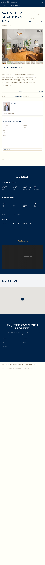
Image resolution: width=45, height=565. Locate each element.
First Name (5, 125)
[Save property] (42, 22)
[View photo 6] (28, 62)
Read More (4, 87)
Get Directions (39, 280)
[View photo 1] (4, 62)
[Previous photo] (4, 45)
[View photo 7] (33, 62)
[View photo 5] (23, 62)
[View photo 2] (9, 62)
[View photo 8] (38, 62)
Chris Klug (13, 103)
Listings (6, 5)
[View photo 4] (18, 62)
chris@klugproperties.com (9, 113)
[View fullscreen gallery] (41, 31)
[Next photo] (40, 45)
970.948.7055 (6, 112)
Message (5, 140)
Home (3, 5)
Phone (4, 135)
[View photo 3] (13, 62)
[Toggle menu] (42, 2)
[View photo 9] (42, 62)
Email (4, 130)
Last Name (25, 125)
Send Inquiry (7, 149)
